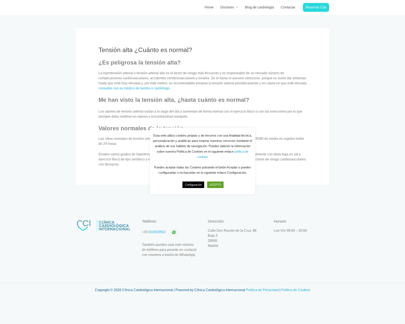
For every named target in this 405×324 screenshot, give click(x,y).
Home (209, 7)
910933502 (157, 232)
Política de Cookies (295, 290)
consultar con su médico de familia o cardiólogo (134, 88)
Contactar (288, 7)
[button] (316, 7)
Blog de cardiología (259, 7)
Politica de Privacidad (262, 290)
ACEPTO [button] (215, 184)
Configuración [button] (193, 184)
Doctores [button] (227, 7)
